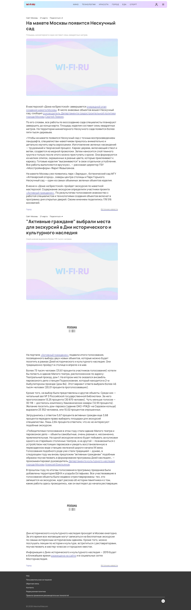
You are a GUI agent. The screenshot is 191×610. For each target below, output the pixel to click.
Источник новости (109, 209)
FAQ (27, 576)
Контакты (30, 588)
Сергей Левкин (54, 116)
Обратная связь (32, 584)
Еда (124, 4)
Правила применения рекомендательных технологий (47, 595)
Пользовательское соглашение (39, 580)
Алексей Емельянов (57, 464)
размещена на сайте (63, 555)
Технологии (89, 4)
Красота (104, 4)
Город (115, 4)
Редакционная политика (36, 591)
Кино (76, 4)
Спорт (133, 4)
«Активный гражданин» (40, 192)
